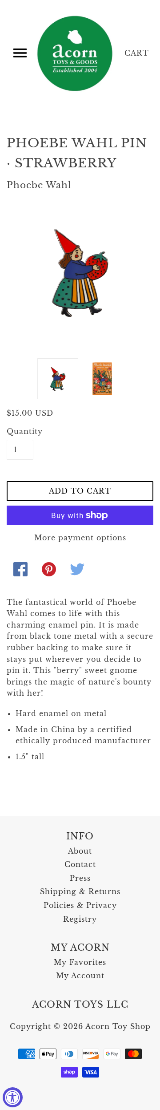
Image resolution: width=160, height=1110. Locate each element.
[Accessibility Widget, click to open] (13, 1097)
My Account (80, 975)
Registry (80, 919)
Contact (80, 864)
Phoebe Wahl (39, 185)
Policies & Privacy (80, 905)
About (80, 851)
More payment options (80, 537)
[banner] (75, 53)
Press (80, 878)
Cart (136, 53)
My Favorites (80, 962)
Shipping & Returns (80, 891)
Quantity (20, 431)
